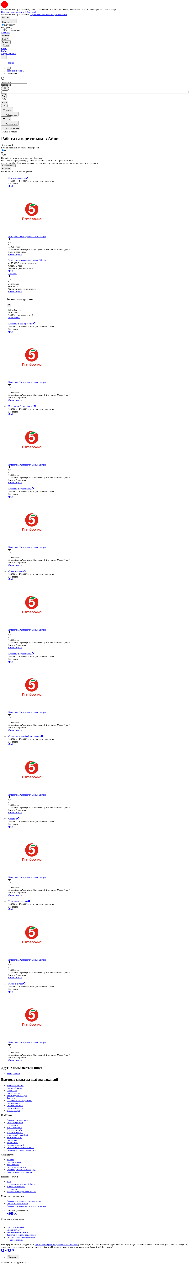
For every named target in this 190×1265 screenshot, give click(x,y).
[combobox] (14, 82)
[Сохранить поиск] (4, 95)
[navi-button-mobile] (4, 57)
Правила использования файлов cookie (48, 14)
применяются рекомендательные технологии (56, 1244)
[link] (6, 42)
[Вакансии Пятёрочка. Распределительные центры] (97, 211)
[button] (4, 48)
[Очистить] (5, 88)
